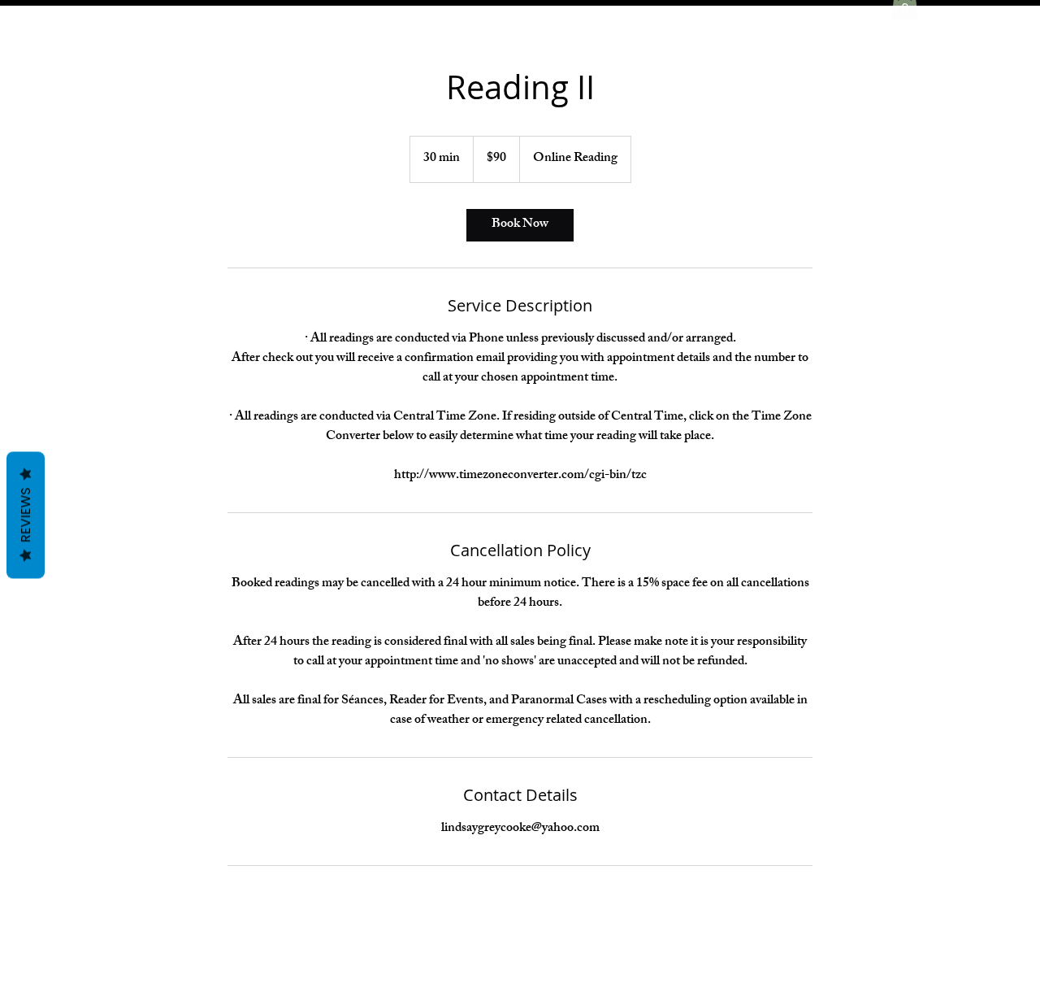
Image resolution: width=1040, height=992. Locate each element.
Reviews (25, 515)
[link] (520, 225)
